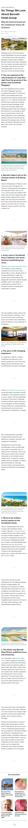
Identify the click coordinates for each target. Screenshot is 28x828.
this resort (9, 100)
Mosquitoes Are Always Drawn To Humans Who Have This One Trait (20, 794)
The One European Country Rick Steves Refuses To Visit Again (6, 815)
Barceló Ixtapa (9, 175)
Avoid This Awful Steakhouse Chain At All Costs (21, 814)
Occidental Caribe (9, 523)
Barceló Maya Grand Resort (15, 390)
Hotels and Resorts (7, 7)
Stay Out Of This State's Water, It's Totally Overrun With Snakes (7, 794)
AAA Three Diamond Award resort (15, 266)
